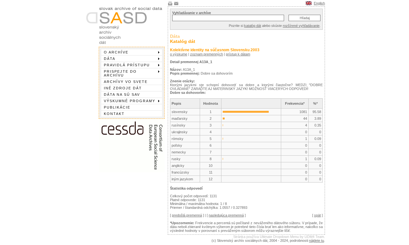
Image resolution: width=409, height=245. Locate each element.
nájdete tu (316, 240)
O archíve (116, 52)
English (319, 3)
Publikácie (117, 107)
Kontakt (114, 114)
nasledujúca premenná (226, 215)
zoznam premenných (206, 54)
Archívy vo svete (126, 82)
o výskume (178, 54)
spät (317, 215)
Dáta (109, 59)
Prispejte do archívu (120, 73)
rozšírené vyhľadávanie (301, 26)
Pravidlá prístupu (127, 65)
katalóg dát (252, 26)
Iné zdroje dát (123, 88)
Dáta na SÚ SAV (122, 94)
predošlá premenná (187, 215)
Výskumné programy (129, 101)
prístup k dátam (238, 54)
